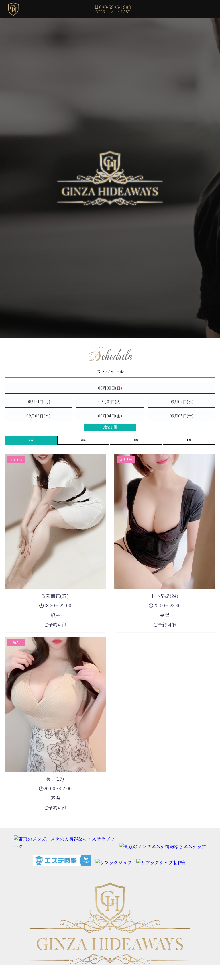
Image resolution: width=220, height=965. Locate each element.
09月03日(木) (38, 416)
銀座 (83, 439)
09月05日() (182, 416)
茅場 (136, 439)
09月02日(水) (182, 401)
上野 (188, 439)
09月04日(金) (110, 416)
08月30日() (110, 388)
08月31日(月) (38, 401)
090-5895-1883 (115, 7)
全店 (30, 439)
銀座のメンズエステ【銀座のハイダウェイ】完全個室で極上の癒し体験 (13, 9)
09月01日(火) (110, 401)
